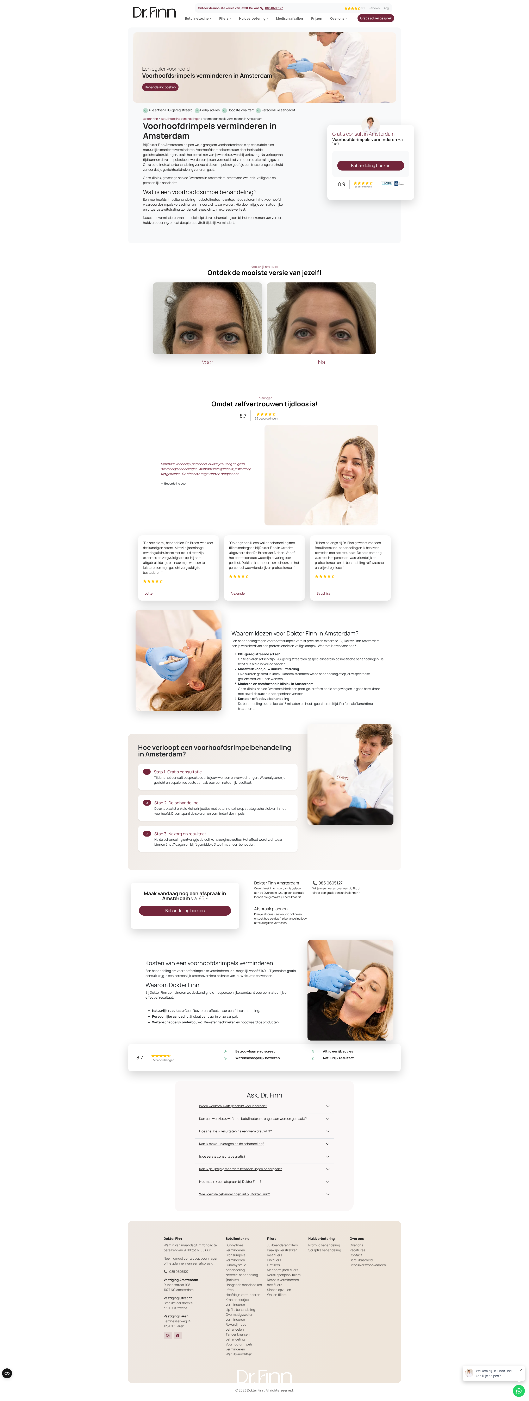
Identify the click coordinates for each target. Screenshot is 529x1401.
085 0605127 (274, 8)
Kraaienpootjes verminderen (237, 1302)
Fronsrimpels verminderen (235, 1257)
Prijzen (316, 18)
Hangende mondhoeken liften (244, 1287)
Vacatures (357, 1250)
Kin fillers (274, 1260)
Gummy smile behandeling (236, 1267)
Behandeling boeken (160, 87)
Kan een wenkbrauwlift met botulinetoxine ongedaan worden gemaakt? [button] (253, 1118)
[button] (168, 1335)
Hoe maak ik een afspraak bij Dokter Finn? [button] (230, 1181)
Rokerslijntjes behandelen (236, 1327)
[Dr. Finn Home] (154, 14)
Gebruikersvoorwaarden (368, 1265)
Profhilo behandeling (324, 1245)
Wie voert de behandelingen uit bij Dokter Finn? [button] (234, 1194)
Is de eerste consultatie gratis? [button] (222, 1156)
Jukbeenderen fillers (282, 1245)
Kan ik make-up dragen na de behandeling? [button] (231, 1143)
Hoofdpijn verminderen (243, 1294)
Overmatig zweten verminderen (239, 1317)
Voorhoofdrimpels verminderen (239, 1346)
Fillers (224, 18)
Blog (386, 8)
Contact (356, 1255)
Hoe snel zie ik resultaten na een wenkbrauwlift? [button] (235, 1131)
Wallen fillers (276, 1294)
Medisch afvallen (289, 18)
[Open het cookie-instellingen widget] (7, 1373)
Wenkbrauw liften (239, 1354)
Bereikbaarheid (361, 1260)
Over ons (337, 18)
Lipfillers (273, 1265)
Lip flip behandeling (240, 1309)
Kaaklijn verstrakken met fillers (282, 1252)
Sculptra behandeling (324, 1250)
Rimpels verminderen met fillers (283, 1282)
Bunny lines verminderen (235, 1247)
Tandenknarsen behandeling (238, 1337)
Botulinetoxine (197, 18)
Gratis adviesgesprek (376, 18)
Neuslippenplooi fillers (283, 1275)
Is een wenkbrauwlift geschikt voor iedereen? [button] (233, 1106)
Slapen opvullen (279, 1289)
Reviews (374, 8)
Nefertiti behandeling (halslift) (242, 1277)
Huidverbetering (252, 18)
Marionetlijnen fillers (282, 1270)
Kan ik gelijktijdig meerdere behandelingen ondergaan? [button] (240, 1169)
